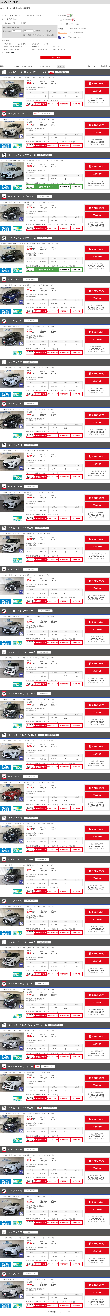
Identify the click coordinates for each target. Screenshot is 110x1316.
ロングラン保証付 (50, 100)
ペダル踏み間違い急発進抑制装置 (13, 46)
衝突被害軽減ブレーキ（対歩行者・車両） (15, 44)
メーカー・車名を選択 (33, 15)
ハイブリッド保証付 (66, 141)
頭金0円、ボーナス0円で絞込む (44, 31)
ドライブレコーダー (59, 49)
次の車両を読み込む (54, 1312)
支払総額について (5, 23)
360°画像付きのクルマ (76, 37)
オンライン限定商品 (75, 32)
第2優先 (42, 66)
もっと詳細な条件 (7, 52)
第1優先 (23, 66)
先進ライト (57, 46)
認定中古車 (63, 15)
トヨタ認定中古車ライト (68, 24)
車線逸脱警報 (35, 46)
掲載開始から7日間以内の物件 (78, 28)
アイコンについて (94, 66)
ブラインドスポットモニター (11, 49)
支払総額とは (106, 66)
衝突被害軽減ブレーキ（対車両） (41, 44)
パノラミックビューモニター (39, 49)
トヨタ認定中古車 (67, 20)
